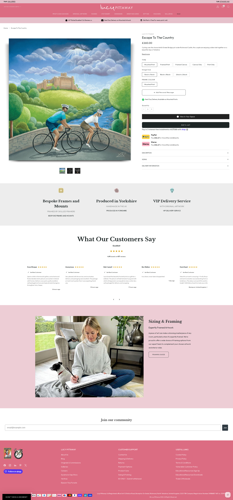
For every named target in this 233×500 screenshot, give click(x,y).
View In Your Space (187, 117)
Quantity (145, 105)
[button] (16, 497)
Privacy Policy (181, 459)
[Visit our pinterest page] (20, 465)
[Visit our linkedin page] (15, 465)
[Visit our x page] (25, 465)
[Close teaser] (31, 493)
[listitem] (79, 20)
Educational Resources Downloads (189, 475)
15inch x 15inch (149, 74)
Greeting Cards (133, 14)
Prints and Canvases (61, 14)
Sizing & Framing (124, 475)
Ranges (94, 14)
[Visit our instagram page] (9, 465)
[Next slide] (131, 99)
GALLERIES (11, 1)
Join (225, 427)
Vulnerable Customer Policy (187, 467)
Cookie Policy (181, 455)
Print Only (211, 65)
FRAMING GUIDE (158, 354)
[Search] (228, 6)
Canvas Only (197, 65)
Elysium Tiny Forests (69, 483)
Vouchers (157, 14)
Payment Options (125, 467)
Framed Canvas (181, 65)
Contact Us (122, 455)
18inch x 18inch (165, 74)
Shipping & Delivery (125, 459)
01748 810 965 (224, 1)
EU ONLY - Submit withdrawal (129, 479)
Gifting (146, 14)
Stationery (105, 14)
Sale (178, 14)
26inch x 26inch (181, 74)
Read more (146, 54)
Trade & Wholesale (183, 479)
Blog (63, 459)
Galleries (169, 14)
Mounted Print (149, 65)
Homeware (118, 14)
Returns (121, 463)
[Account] (217, 6)
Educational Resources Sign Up (188, 471)
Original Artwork (80, 14)
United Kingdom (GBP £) (11, 6)
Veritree (64, 479)
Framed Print (165, 65)
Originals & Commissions (71, 463)
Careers (64, 471)
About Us (64, 455)
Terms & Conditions (183, 463)
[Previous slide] (8, 99)
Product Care (123, 471)
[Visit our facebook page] (4, 465)
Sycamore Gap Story (69, 475)
